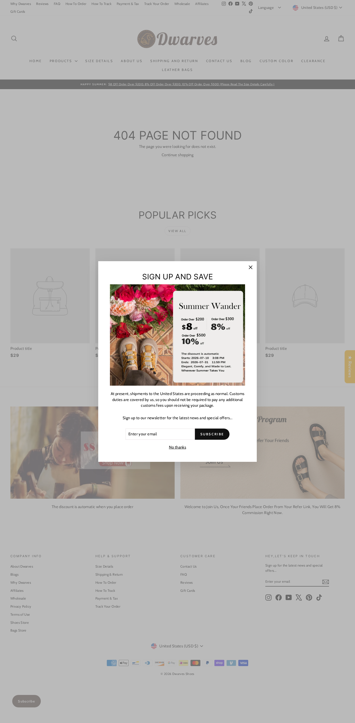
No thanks (177, 447)
